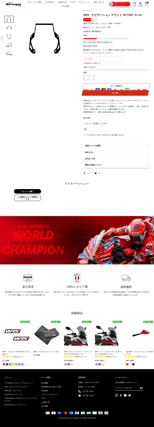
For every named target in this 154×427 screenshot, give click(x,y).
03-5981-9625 (88, 396)
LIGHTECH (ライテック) (14, 394)
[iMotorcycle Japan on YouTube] (125, 395)
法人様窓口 (49, 2)
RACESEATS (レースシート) (15, 405)
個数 (85, 72)
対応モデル (89, 152)
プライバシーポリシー (49, 394)
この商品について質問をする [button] (27, 198)
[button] (7, 356)
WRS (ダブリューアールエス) (15, 387)
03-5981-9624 (121, 5)
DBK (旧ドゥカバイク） (13, 391)
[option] (45, 38)
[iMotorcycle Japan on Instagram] (116, 395)
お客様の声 (62, 2)
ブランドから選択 (34, 2)
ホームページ (88, 10)
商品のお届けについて (93, 165)
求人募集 (65, 6)
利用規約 (44, 391)
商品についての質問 (93, 145)
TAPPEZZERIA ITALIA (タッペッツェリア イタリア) (21, 399)
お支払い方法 (90, 158)
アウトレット (84, 2)
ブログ (73, 2)
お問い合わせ (98, 2)
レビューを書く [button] (27, 191)
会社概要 (44, 383)
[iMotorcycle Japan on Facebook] (121, 395)
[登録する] (141, 388)
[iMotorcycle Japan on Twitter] (129, 395)
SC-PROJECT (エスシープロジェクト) (18, 383)
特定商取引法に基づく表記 (51, 387)
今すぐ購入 (115, 93)
